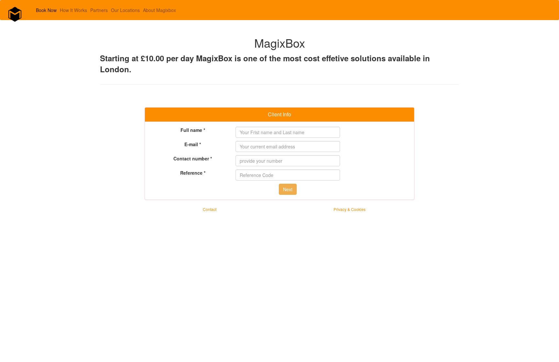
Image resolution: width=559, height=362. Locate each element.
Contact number (192, 158)
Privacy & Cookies (350, 209)
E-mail (192, 144)
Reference (192, 172)
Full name (193, 130)
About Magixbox (159, 10)
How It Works (73, 10)
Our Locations (125, 10)
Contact (209, 209)
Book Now (46, 10)
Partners (99, 10)
